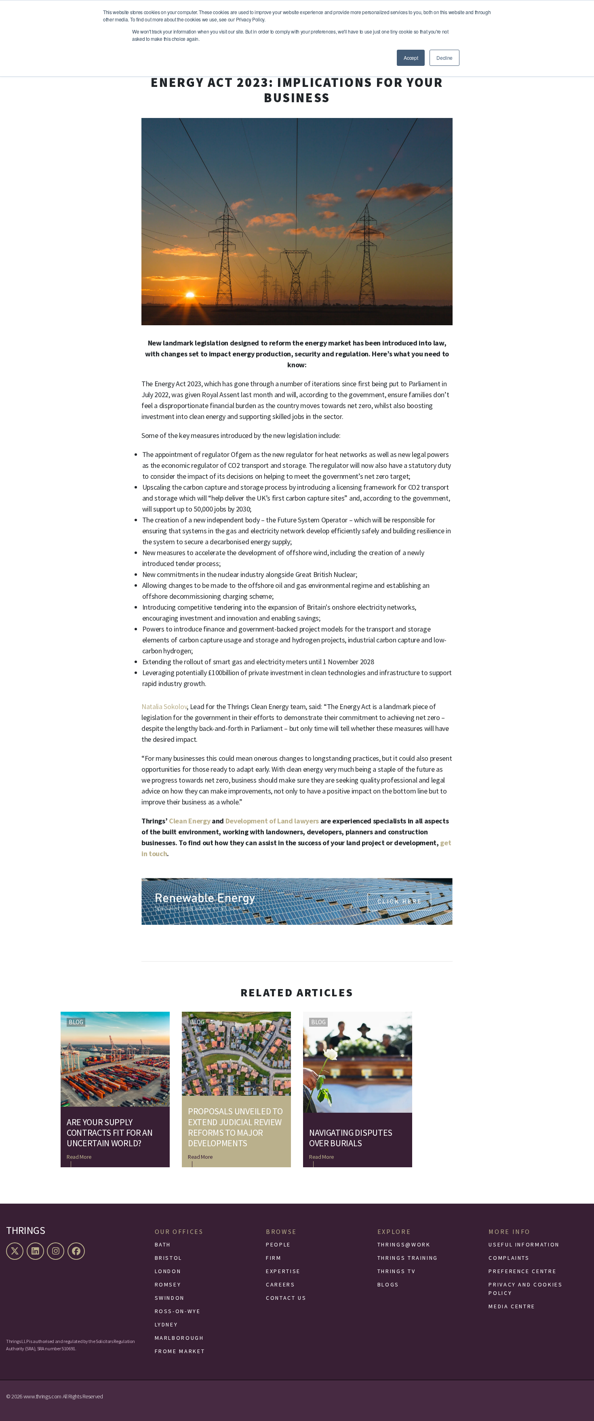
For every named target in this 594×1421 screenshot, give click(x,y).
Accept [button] (411, 57)
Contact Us (286, 1297)
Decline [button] (444, 57)
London (168, 1271)
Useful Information (524, 1244)
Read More (79, 1156)
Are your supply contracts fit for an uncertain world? (110, 1133)
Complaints (509, 1257)
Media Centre (512, 1306)
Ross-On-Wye (178, 1311)
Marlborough (179, 1337)
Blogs (388, 1284)
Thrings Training (407, 1257)
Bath (163, 1244)
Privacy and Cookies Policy (525, 1289)
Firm (274, 1257)
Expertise (283, 1271)
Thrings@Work (404, 1244)
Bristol (168, 1257)
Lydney (166, 1324)
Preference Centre (522, 1271)
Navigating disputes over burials (350, 1138)
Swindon (170, 1297)
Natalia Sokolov (164, 706)
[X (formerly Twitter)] (15, 1251)
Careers (280, 1284)
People (278, 1244)
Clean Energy (190, 820)
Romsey (168, 1284)
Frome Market (180, 1351)
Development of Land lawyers (272, 820)
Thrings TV (396, 1271)
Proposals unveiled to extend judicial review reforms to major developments (235, 1127)
